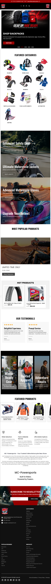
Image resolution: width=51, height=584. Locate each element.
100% (2, 563)
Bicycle (27, 524)
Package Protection (30, 561)
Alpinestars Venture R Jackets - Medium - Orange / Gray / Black (23, 417)
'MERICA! (28, 511)
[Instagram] (5, 580)
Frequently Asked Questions (32, 556)
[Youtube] (10, 580)
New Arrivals (29, 516)
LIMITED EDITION (29, 515)
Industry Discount (30, 565)
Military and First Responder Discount (34, 563)
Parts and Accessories (31, 526)
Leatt (2, 554)
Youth (27, 535)
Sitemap (48, 577)
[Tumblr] (13, 580)
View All (3, 565)
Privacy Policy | (42, 577)
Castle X (3, 560)
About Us (28, 546)
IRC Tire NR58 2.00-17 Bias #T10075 (12, 303)
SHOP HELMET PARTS (10, 221)
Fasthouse (3, 550)
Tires (27, 528)
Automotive (28, 537)
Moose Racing (4, 556)
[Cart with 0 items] (29, 6)
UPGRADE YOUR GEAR (10, 151)
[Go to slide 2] (49, 296)
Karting (27, 539)
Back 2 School (29, 513)
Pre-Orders (28, 531)
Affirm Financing (29, 548)
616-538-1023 (7, 520)
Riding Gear (28, 520)
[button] (8, 274)
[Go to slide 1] (1, 296)
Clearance (28, 530)
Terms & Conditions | (33, 577)
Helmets (28, 518)
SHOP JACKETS (9, 174)
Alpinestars (3, 546)
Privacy (27, 552)
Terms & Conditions (30, 558)
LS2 (2, 558)
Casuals (28, 522)
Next (39, 1)
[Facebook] (2, 580)
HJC (2, 548)
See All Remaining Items (33, 1)
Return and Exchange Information (33, 554)
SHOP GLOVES (8, 197)
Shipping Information (30, 560)
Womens (28, 533)
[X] (8, 580)
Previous (12, 1)
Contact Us (28, 550)
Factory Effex (4, 552)
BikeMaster (3, 561)
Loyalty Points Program (31, 567)
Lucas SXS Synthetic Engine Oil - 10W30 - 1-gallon (35, 304)
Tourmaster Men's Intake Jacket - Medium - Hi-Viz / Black (38, 417)
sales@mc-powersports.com (10, 522)
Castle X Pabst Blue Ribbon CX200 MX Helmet (7, 417)
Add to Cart (20, 297)
